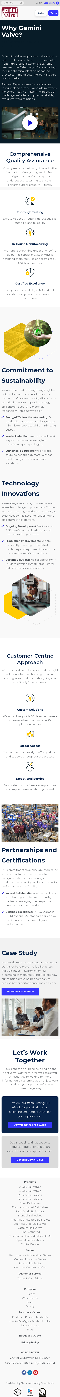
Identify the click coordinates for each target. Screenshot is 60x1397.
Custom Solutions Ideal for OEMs (30, 1236)
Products (30, 1182)
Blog (30, 1329)
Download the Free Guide (30, 1124)
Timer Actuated (30, 1232)
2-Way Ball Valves (30, 1186)
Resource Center (30, 1312)
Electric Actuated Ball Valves (30, 1207)
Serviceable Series (30, 1263)
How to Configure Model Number (30, 1321)
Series (40, 13)
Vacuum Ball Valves (30, 1227)
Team (30, 1302)
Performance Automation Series (30, 1255)
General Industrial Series (30, 1259)
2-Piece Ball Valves (30, 1195)
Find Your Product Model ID (30, 1317)
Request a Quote (30, 1335)
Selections (51, 3)
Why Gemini (30, 1298)
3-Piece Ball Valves (30, 1199)
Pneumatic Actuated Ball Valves (30, 1219)
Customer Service (30, 1273)
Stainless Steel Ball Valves (30, 1223)
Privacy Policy (30, 1342)
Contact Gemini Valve (30, 1159)
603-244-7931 (30, 1352)
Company (30, 1289)
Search (21, 3)
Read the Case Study (20, 991)
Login (39, 3)
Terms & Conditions (30, 1278)
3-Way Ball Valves (30, 1191)
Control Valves (30, 1244)
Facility (30, 1306)
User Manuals (30, 1325)
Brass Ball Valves (30, 1203)
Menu (53, 13)
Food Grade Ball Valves (30, 1211)
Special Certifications (30, 1240)
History (30, 1294)
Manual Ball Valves (30, 1215)
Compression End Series (30, 1267)
